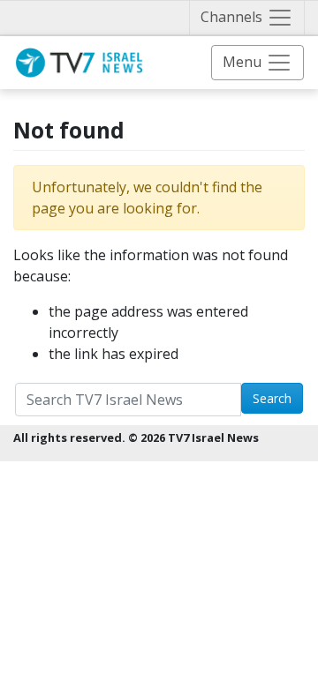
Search (272, 398)
